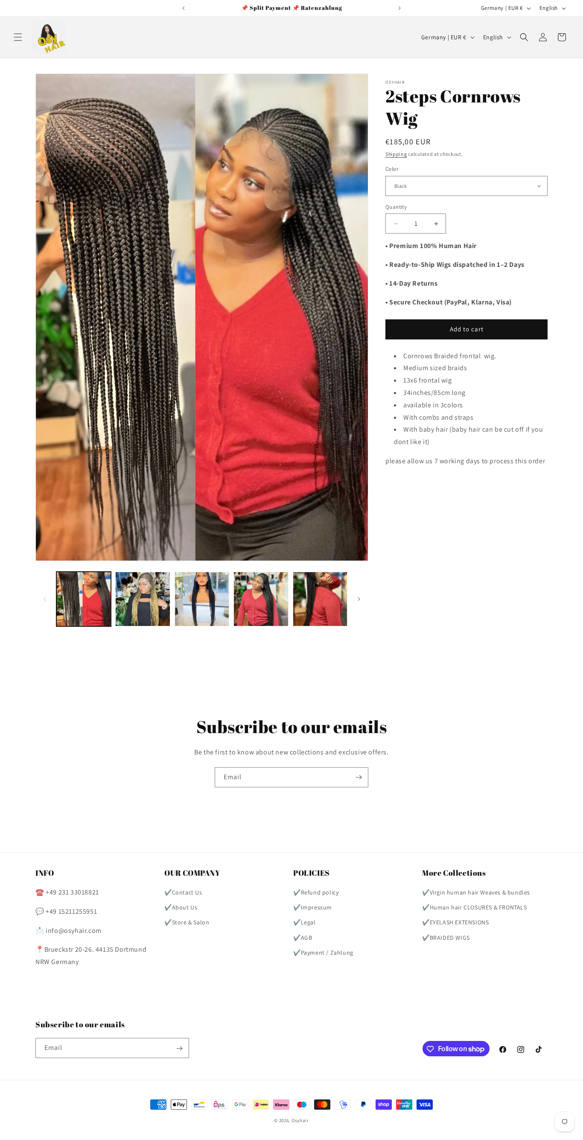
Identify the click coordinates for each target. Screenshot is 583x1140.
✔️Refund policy (315, 893)
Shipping (396, 154)
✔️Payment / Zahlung (323, 952)
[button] (18, 37)
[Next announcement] (399, 8)
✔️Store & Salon (186, 923)
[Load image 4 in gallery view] (260, 599)
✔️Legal (304, 923)
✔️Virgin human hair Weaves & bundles (476, 893)
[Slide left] (44, 599)
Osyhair (300, 1120)
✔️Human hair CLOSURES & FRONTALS (474, 908)
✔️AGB (302, 937)
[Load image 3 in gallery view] (202, 599)
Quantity (396, 206)
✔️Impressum (312, 908)
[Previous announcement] (183, 8)
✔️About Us (180, 908)
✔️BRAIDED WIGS (446, 937)
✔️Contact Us (183, 893)
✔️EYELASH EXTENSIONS (455, 923)
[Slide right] (359, 599)
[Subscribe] (358, 777)
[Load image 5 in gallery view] (320, 599)
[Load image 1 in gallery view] (83, 599)
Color (391, 168)
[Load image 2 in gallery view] (142, 599)
